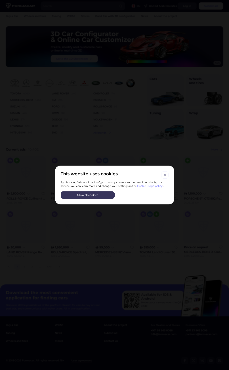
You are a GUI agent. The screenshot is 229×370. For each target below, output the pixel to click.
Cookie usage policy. (150, 186)
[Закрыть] (165, 175)
